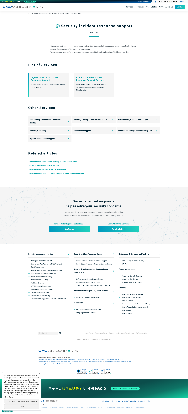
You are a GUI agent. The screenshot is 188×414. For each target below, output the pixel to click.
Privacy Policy (88, 333)
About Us (169, 7)
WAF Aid (124, 264)
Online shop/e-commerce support (57, 407)
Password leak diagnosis (84, 359)
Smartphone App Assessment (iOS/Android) (46, 264)
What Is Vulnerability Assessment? (133, 294)
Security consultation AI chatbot (115, 359)
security (83, 407)
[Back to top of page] (182, 408)
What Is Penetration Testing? (131, 297)
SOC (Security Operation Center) (133, 261)
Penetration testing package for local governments (48, 299)
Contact (180, 7)
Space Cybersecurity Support (132, 282)
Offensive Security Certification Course (89, 279)
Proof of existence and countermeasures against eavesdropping (54, 361)
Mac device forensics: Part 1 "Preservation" (48, 169)
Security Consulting (38, 131)
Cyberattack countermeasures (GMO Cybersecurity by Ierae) (87, 361)
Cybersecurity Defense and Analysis (133, 120)
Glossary (122, 288)
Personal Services (140, 407)
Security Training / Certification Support (90, 120)
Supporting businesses (72, 407)
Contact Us (69, 229)
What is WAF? (126, 310)
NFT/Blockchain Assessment (41, 286)
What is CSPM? (127, 313)
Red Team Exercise (37, 283)
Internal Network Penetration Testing (43, 273)
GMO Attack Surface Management (88, 297)
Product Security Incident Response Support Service (94, 264)
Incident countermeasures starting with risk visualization (53, 162)
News (161, 7)
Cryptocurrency (129, 407)
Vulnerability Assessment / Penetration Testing (46, 121)
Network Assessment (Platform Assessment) (46, 270)
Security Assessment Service (40, 254)
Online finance (120, 407)
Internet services (43, 407)
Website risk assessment (98, 359)
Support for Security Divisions (132, 276)
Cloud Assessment (37, 267)
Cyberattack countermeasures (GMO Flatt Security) (118, 361)
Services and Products (135, 7)
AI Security (78, 303)
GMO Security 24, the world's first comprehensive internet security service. (57, 359)
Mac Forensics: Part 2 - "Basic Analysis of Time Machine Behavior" (57, 173)
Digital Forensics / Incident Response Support (91, 261)
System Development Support (42, 139)
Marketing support (91, 407)
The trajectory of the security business (66, 364)
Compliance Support (82, 131)
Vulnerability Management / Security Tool (135, 131)
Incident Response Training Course (88, 282)
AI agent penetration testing (86, 313)
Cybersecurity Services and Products (45, 13)
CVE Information (141, 333)
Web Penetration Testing (39, 280)
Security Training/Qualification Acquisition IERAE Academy (91, 270)
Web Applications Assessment (41, 261)
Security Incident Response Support (88, 254)
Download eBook (118, 229)
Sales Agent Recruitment (125, 333)
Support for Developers (130, 279)
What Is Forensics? (128, 301)
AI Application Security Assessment (88, 309)
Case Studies (151, 7)
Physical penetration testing (40, 296)
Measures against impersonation (47, 364)
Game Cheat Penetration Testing (42, 289)
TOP (29, 13)
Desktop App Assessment (40, 292)
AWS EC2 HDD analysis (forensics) (44, 165)
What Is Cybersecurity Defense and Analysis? (137, 304)
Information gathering (109, 407)
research (100, 407)
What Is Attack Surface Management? (135, 307)
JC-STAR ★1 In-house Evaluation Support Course (93, 285)
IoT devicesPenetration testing (41, 277)
